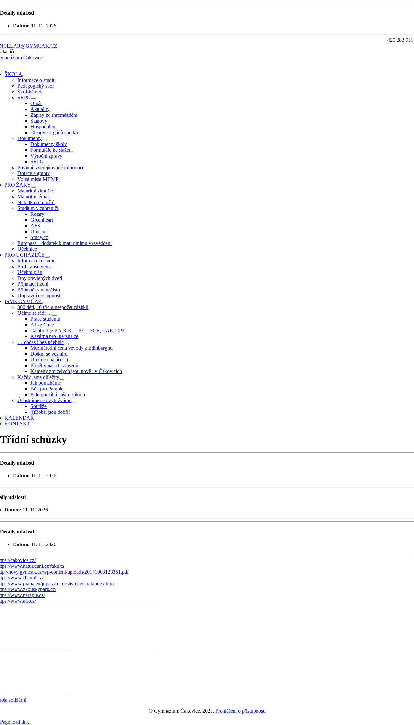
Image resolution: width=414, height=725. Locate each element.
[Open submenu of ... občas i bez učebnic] (66, 344)
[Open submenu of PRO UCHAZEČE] (47, 257)
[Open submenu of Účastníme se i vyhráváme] (73, 402)
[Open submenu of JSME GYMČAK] (44, 303)
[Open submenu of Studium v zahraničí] (60, 210)
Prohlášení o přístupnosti (240, 711)
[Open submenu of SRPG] (33, 99)
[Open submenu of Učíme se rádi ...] (54, 315)
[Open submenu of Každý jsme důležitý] (61, 379)
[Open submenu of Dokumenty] (44, 140)
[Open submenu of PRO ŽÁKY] (33, 187)
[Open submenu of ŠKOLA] (24, 76)
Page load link (14, 722)
